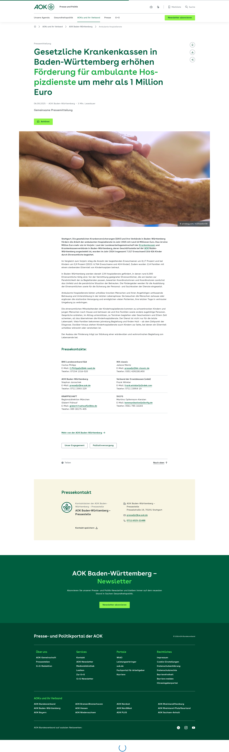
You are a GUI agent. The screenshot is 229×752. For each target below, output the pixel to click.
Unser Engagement (74, 445)
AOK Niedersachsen (85, 713)
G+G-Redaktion (44, 666)
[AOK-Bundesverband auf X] (178, 728)
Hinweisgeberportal (167, 683)
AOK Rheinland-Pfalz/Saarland (174, 708)
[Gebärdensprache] (158, 7)
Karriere (121, 675)
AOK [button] (146, 248)
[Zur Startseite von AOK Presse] (35, 27)
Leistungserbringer (126, 662)
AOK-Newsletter (84, 662)
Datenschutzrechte (167, 670)
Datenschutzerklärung (168, 666)
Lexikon (80, 670)
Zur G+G (80, 675)
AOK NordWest (124, 708)
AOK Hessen (81, 708)
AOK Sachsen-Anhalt (169, 713)
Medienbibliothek (85, 666)
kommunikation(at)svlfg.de (139, 403)
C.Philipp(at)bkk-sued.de (82, 368)
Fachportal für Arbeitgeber (131, 670)
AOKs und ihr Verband (52, 27)
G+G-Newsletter (84, 679)
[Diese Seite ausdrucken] (192, 52)
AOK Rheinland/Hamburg (171, 704)
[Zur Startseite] (44, 7)
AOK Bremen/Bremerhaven (89, 704)
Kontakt (80, 658)
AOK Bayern (40, 713)
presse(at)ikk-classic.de (137, 368)
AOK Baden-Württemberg (81, 27)
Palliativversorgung (103, 445)
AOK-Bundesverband (44, 704)
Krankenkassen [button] (147, 245)
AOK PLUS (122, 713)
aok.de (120, 666)
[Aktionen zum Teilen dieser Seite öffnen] (192, 59)
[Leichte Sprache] (151, 7)
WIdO (119, 658)
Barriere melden (165, 679)
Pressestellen (43, 662)
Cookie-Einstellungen (168, 662)
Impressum (162, 658)
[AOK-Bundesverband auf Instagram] (186, 728)
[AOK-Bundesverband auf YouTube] (193, 728)
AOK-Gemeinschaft (46, 658)
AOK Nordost (123, 704)
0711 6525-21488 (136, 521)
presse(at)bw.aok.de (80, 386)
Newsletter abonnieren (180, 18)
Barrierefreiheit (165, 675)
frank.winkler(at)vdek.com (138, 386)
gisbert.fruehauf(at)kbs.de (83, 406)
